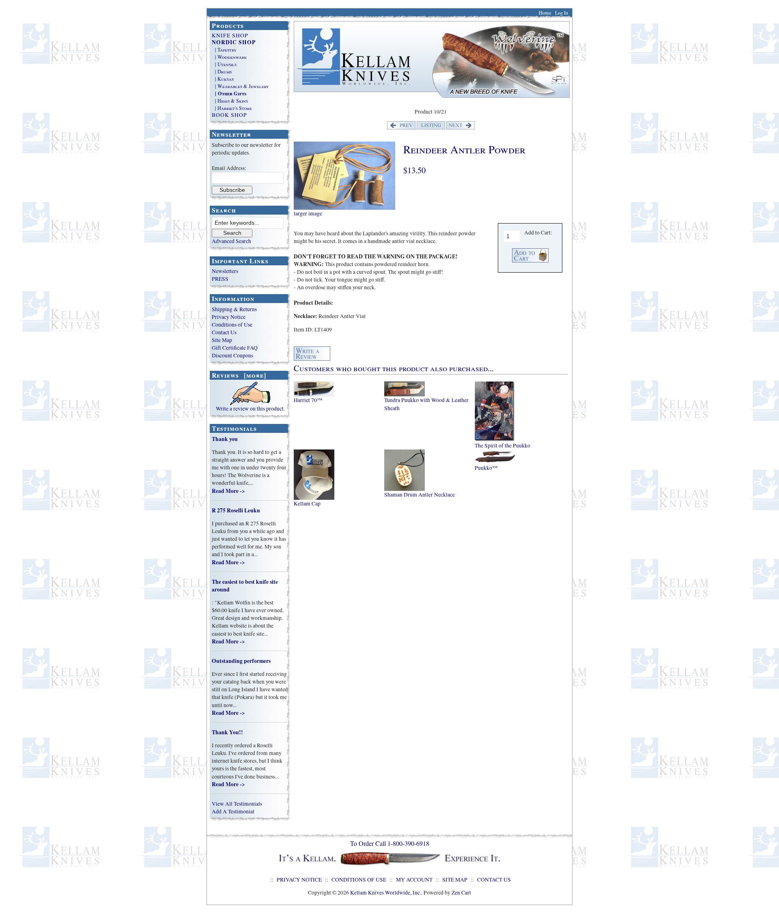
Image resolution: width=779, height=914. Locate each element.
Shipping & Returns (234, 309)
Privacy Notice (228, 316)
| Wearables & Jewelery (240, 86)
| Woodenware (229, 57)
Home (545, 12)
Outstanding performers (241, 661)
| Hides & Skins (230, 100)
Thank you (225, 439)
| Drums (222, 71)
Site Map (222, 340)
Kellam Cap (307, 503)
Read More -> (228, 491)
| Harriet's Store (232, 108)
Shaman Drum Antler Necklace (419, 494)
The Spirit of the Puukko (502, 445)
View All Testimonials (237, 803)
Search (224, 210)
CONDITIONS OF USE (358, 879)
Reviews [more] (239, 375)
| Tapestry (224, 49)
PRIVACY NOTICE (299, 879)
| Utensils (224, 64)
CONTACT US (494, 879)
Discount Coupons (232, 355)
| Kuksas (223, 78)
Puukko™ (486, 467)
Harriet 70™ (308, 400)
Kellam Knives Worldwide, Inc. (385, 892)
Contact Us (224, 332)
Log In (561, 12)
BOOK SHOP (229, 114)
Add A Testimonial (233, 811)
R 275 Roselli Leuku (236, 510)
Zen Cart (461, 892)
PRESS (220, 278)
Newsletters (225, 271)
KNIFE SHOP (230, 35)
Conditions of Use (232, 324)
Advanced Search (231, 241)
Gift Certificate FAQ (235, 347)
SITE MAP (454, 879)
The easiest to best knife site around (245, 586)
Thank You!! (227, 732)
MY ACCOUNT (414, 879)
